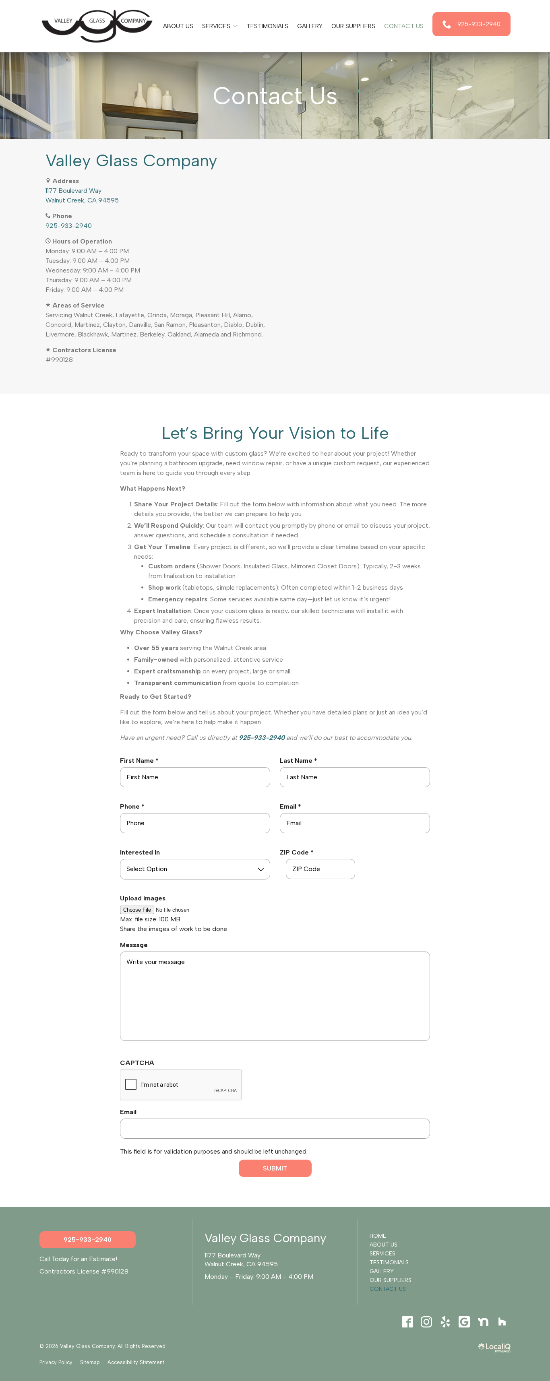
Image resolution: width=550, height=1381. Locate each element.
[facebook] (407, 1322)
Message (134, 945)
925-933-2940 (68, 225)
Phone (134, 806)
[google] (464, 1322)
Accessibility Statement (136, 1362)
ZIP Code (299, 852)
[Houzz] (502, 1322)
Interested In (140, 852)
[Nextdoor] (483, 1322)
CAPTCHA (137, 1063)
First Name (141, 761)
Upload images (142, 898)
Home (378, 1235)
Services (216, 26)
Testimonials (267, 26)
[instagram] (426, 1322)
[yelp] (445, 1322)
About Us (178, 26)
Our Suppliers (353, 26)
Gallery (310, 26)
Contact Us (404, 26)
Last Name (300, 761)
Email (292, 806)
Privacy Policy (55, 1362)
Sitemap (90, 1362)
